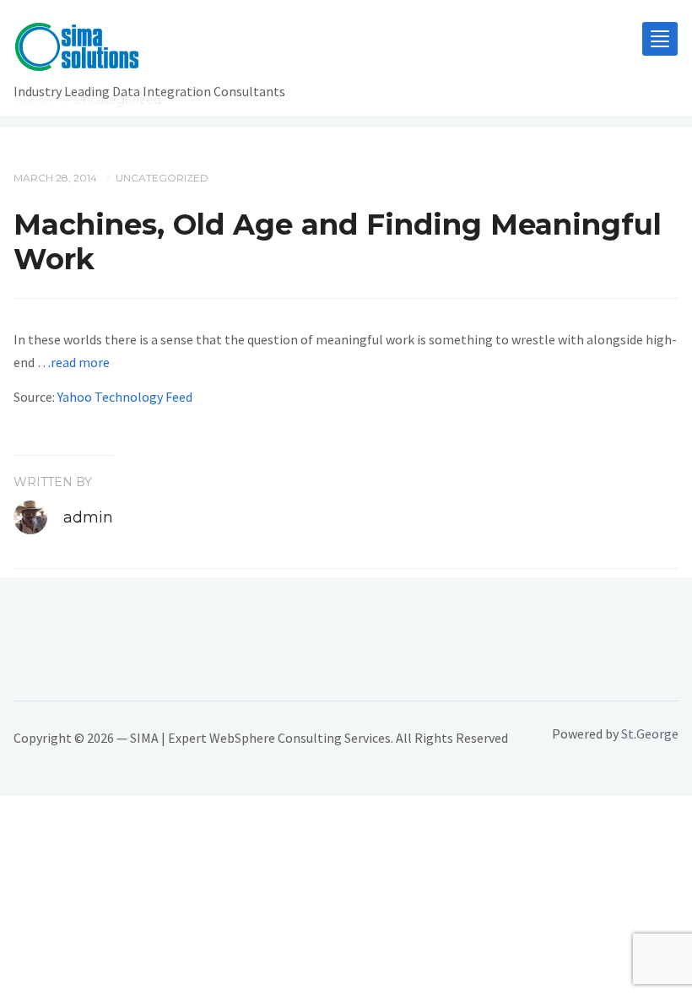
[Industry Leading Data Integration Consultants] (149, 50)
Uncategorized (162, 177)
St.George (649, 733)
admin (88, 517)
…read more (73, 362)
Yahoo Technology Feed (124, 396)
